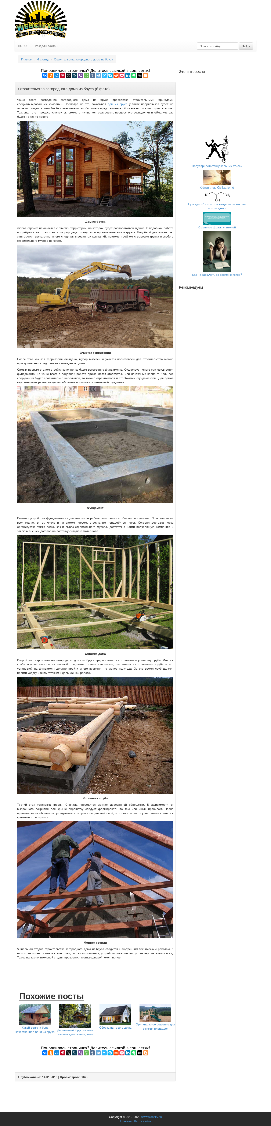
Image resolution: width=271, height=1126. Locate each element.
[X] (68, 75)
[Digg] (139, 75)
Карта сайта (142, 1121)
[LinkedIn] (127, 75)
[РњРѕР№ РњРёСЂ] (56, 75)
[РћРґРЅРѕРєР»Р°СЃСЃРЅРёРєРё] (50, 75)
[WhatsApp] (86, 75)
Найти (246, 46)
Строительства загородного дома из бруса (83, 59)
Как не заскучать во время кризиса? (217, 274)
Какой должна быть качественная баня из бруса (35, 1029)
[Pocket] (121, 75)
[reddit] (116, 75)
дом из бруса (117, 104)
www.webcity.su (151, 1117)
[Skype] (110, 75)
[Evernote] (133, 75)
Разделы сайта (46, 46)
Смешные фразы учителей (217, 227)
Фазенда (43, 59)
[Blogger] (145, 75)
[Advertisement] (95, 970)
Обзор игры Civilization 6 (217, 187)
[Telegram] (98, 75)
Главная (27, 59)
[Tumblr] (92, 75)
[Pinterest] (62, 75)
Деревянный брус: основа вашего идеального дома (75, 1032)
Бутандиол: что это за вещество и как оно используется (217, 206)
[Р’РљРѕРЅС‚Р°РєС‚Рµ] (44, 75)
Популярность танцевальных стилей (217, 166)
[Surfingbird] (104, 75)
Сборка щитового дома (115, 1027)
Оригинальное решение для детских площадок (155, 1026)
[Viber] (80, 75)
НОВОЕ (23, 46)
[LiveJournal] (74, 75)
